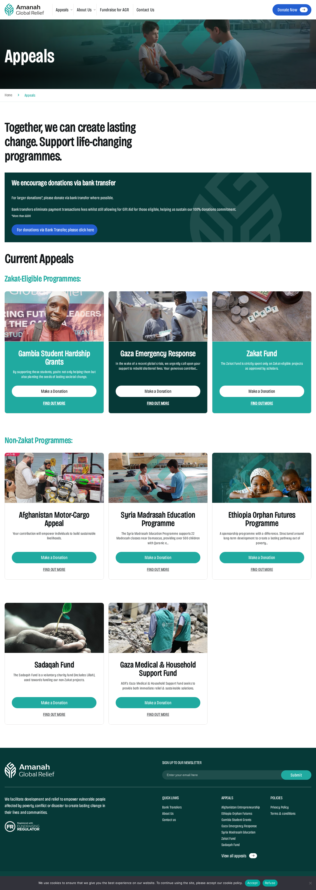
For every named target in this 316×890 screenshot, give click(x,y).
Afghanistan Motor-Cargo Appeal (54, 519)
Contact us (169, 820)
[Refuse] (310, 883)
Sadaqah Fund (54, 665)
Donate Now (287, 10)
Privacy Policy (279, 807)
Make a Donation (54, 391)
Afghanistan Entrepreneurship (240, 807)
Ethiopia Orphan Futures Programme (261, 519)
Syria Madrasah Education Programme (158, 519)
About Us (167, 813)
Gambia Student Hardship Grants (54, 358)
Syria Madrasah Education (238, 832)
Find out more (54, 403)
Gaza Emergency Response (157, 354)
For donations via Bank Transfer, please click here (55, 230)
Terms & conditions (282, 813)
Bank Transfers (172, 807)
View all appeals (233, 855)
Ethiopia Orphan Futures (236, 813)
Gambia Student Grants (236, 820)
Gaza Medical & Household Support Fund (158, 669)
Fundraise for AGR (114, 10)
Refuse (270, 883)
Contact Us (145, 10)
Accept (252, 883)
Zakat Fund (262, 354)
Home (8, 95)
